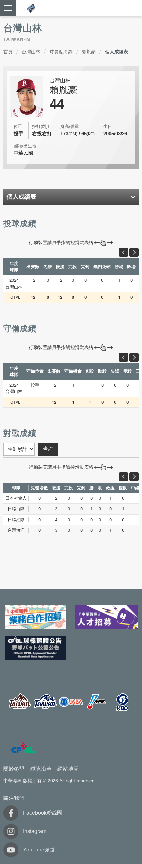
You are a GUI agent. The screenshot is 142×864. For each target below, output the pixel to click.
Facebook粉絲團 (42, 813)
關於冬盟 (13, 769)
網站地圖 (68, 769)
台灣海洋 (45, 702)
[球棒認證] (35, 648)
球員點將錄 (61, 51)
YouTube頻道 (39, 849)
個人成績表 (116, 51)
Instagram (34, 831)
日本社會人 (71, 702)
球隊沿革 (41, 769)
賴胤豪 (89, 51)
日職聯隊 (97, 702)
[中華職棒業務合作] (35, 617)
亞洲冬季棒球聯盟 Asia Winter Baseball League (31, 8)
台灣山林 (31, 51)
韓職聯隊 (122, 702)
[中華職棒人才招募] (106, 617)
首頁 (8, 51)
